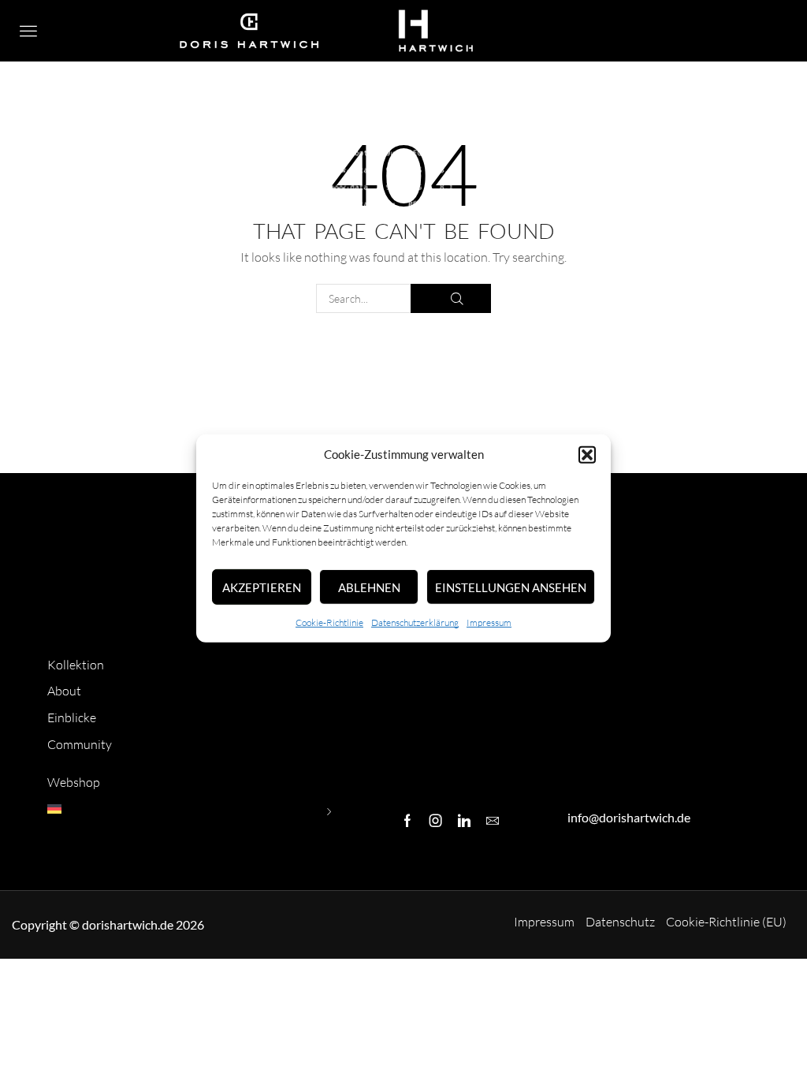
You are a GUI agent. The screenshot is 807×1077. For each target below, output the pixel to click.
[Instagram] (436, 820)
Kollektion (75, 665)
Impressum (489, 622)
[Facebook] (407, 820)
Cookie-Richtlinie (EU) (726, 922)
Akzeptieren (261, 587)
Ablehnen (369, 587)
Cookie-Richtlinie (329, 622)
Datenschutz (620, 922)
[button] (587, 455)
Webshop (73, 782)
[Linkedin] (464, 820)
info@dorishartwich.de (628, 817)
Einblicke (71, 717)
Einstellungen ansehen (510, 587)
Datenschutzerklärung (415, 622)
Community (79, 744)
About (64, 691)
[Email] (492, 820)
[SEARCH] (451, 298)
